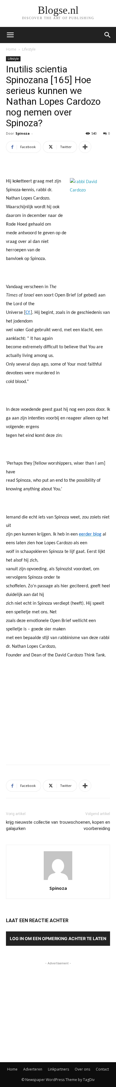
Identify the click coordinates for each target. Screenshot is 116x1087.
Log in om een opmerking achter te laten (58, 938)
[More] (85, 147)
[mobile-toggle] (10, 35)
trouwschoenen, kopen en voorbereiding (84, 825)
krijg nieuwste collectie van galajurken (32, 825)
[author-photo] (58, 879)
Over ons (82, 1069)
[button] (107, 35)
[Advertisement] (58, 716)
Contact (102, 1069)
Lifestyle (29, 49)
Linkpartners (58, 1069)
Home (11, 49)
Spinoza (22, 133)
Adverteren (32, 1069)
